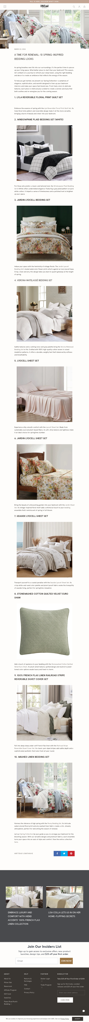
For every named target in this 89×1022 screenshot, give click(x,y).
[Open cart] (84, 6)
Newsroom (8, 986)
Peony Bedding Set (54, 823)
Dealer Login (45, 979)
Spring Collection (50, 81)
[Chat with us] (83, 1011)
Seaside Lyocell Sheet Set (59, 582)
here (16, 842)
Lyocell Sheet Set (52, 427)
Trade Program (46, 985)
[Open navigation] (4, 7)
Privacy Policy (29, 992)
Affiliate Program (10, 990)
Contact (27, 989)
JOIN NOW (66, 961)
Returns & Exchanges (28, 980)
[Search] (74, 6)
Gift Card (7, 994)
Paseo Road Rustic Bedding (11, 1003)
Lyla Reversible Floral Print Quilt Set (57, 108)
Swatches (7, 998)
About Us (7, 979)
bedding (67, 508)
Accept (77, 1019)
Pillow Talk (8, 982)
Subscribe (65, 1000)
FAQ (25, 985)
